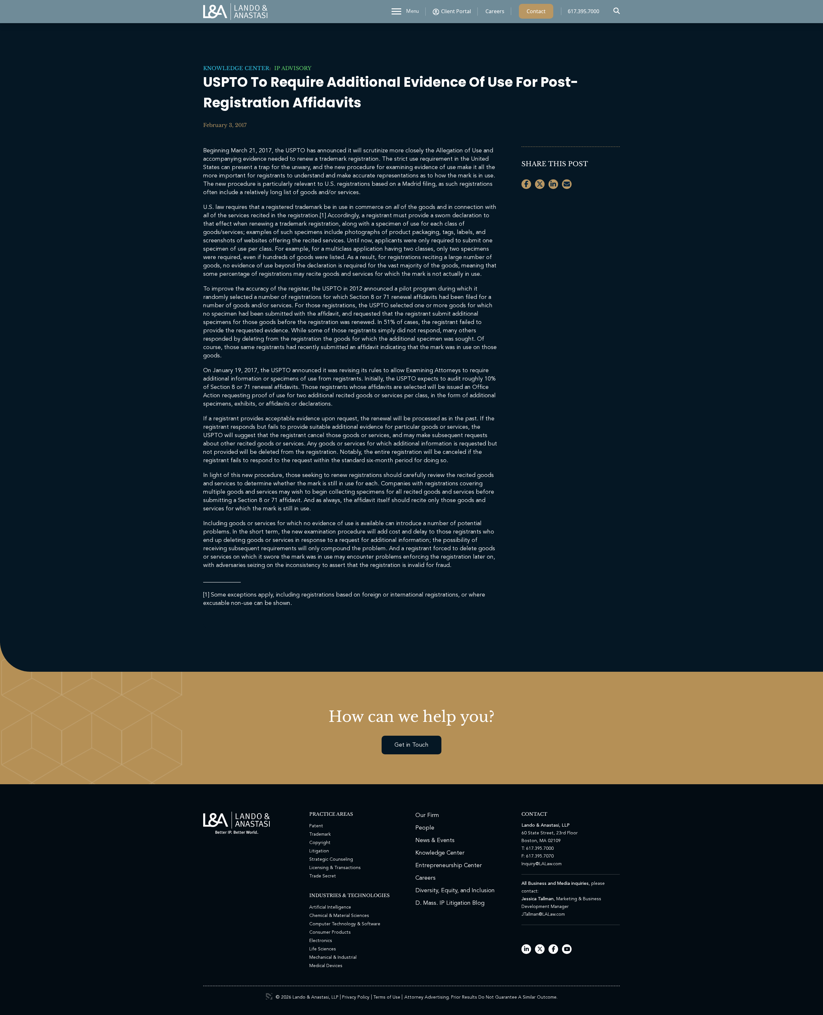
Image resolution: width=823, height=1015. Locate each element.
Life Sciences (322, 949)
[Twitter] (540, 949)
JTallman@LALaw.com (543, 914)
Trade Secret (322, 876)
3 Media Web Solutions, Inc (269, 996)
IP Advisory (291, 68)
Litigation (319, 851)
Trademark (320, 834)
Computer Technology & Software (344, 924)
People (424, 828)
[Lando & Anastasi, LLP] (235, 11)
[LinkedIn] (526, 949)
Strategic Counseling (331, 859)
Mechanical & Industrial (333, 957)
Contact (536, 11)
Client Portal (456, 11)
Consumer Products (330, 932)
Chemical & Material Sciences (339, 915)
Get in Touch (411, 745)
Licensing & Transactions (335, 868)
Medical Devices (325, 966)
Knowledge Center (236, 68)
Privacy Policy (355, 997)
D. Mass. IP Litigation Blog (449, 903)
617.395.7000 (583, 11)
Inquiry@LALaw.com (541, 864)
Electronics (320, 941)
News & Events (435, 840)
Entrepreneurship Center (448, 865)
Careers (494, 11)
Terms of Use (386, 997)
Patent (316, 826)
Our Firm (427, 815)
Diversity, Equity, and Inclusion (455, 891)
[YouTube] (567, 949)
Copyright (319, 842)
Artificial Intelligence (330, 907)
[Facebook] (553, 949)
